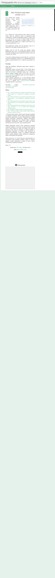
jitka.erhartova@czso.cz (11, 75)
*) (8, 36)
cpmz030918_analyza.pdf (11, 86)
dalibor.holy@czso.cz (13, 72)
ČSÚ (10, 145)
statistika (22, 149)
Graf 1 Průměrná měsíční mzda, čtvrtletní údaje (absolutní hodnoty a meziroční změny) (21, 111)
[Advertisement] (43, 33)
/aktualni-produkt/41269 (26, 80)
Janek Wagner (19, 147)
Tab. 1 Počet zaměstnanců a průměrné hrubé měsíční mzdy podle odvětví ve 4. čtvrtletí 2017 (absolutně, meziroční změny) (21, 94)
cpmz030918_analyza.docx (28, 84)
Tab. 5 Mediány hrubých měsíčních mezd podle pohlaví (20, 109)
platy (18, 149)
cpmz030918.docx (10, 87)
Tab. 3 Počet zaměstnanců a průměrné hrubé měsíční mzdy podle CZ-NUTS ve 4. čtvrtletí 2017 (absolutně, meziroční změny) (21, 102)
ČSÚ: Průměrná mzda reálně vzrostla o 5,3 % (20, 14)
